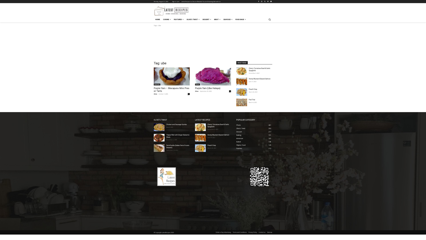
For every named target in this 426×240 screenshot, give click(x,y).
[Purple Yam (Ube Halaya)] (213, 76)
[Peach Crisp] (241, 92)
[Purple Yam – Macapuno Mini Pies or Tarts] (172, 76)
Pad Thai (252, 100)
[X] (265, 1)
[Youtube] (271, 1)
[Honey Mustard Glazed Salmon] (241, 81)
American (157, 84)
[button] (269, 19)
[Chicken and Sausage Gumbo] (159, 127)
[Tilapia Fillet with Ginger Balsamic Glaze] (159, 137)
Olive (155, 94)
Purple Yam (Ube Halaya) (207, 88)
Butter (197, 84)
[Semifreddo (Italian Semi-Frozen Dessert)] (159, 148)
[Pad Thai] (241, 102)
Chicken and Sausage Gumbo (176, 124)
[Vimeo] (268, 1)
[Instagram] (261, 1)
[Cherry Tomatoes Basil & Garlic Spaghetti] (241, 71)
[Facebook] (258, 1)
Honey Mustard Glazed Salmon (259, 79)
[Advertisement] (213, 44)
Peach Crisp (253, 89)
